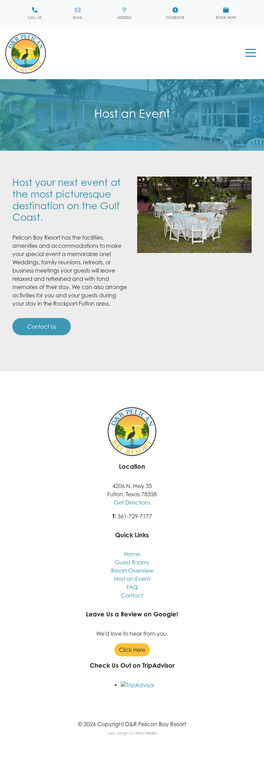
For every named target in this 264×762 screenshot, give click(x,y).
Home (132, 554)
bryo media (146, 733)
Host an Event (132, 578)
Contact (132, 595)
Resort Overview (132, 570)
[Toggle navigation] (250, 53)
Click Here (132, 649)
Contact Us (41, 326)
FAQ (132, 587)
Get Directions (132, 502)
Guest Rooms (132, 562)
